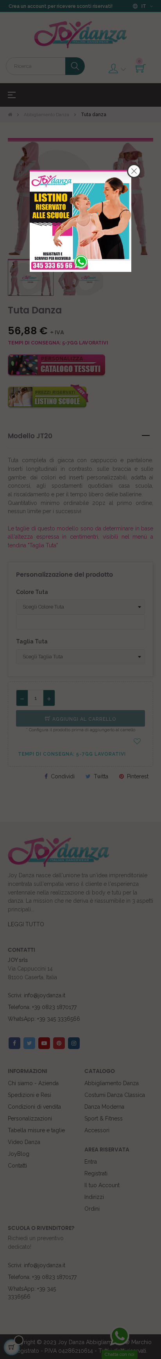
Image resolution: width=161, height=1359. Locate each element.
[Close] (134, 171)
